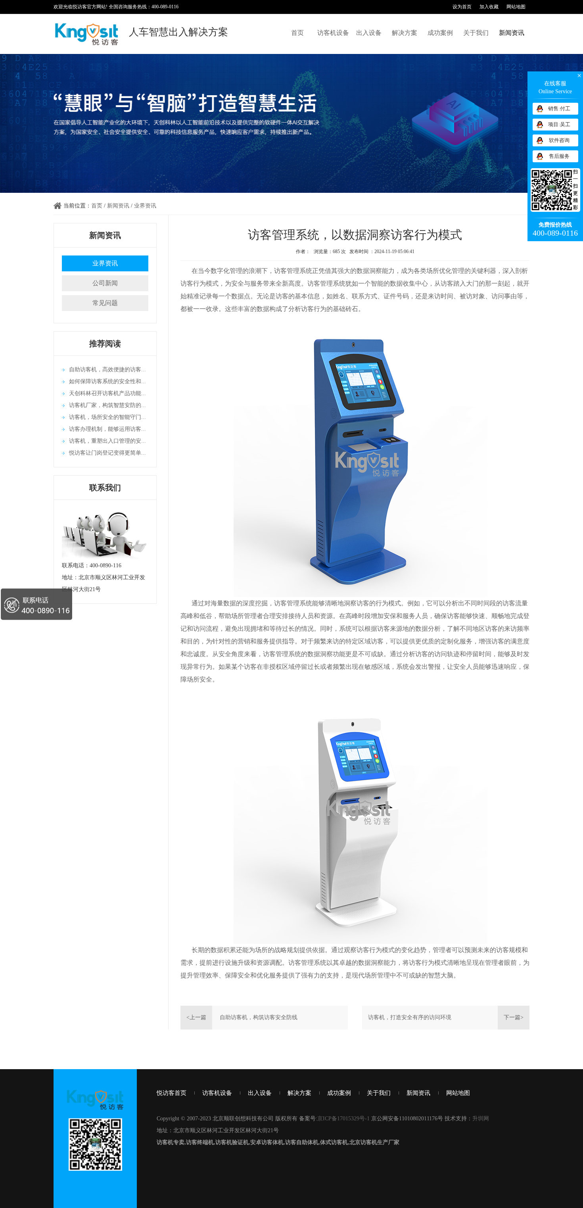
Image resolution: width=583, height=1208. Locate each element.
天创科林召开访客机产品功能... (107, 393)
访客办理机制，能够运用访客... (107, 429)
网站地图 (515, 7)
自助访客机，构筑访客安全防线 (258, 1017)
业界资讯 (145, 206)
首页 (297, 32)
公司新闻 (105, 283)
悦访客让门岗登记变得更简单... (107, 453)
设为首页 (462, 7)
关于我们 (476, 32)
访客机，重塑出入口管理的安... (107, 441)
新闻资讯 (511, 32)
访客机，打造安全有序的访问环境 (409, 1017)
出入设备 (369, 32)
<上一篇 (196, 1017)
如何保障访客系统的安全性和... (107, 381)
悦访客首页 (171, 1093)
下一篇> (514, 1017)
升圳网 (480, 1119)
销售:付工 (559, 108)
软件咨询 (559, 140)
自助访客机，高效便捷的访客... (107, 370)
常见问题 (105, 303)
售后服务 (559, 156)
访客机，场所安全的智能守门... (107, 417)
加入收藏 (489, 7)
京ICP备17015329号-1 (343, 1119)
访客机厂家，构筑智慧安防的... (107, 405)
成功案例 (440, 32)
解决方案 (404, 32)
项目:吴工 (559, 124)
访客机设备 (333, 32)
